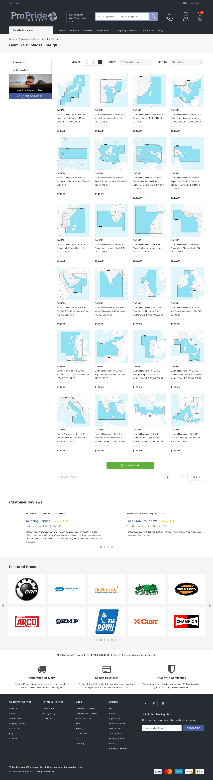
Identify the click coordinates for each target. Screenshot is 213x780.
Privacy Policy (48, 713)
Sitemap (13, 738)
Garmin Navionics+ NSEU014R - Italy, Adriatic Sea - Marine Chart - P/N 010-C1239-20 (72, 438)
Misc (78, 738)
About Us (13, 708)
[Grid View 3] (93, 62)
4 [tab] (112, 547)
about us (183, 3)
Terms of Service (50, 708)
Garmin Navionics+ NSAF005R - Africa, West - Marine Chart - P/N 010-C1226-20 (185, 248)
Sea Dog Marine (116, 738)
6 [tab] (115, 640)
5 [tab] (112, 640)
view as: (76, 62)
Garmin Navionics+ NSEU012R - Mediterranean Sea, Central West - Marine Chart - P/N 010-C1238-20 (186, 374)
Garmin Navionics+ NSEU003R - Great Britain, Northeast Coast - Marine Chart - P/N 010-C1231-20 (148, 311)
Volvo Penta (114, 728)
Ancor (111, 743)
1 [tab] (101, 547)
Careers (12, 713)
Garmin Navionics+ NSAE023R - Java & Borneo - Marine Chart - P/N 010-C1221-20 (111, 181)
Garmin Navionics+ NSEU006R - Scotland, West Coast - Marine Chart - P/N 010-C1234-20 (73, 374)
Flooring (79, 728)
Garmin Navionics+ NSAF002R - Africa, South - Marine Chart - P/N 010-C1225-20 (110, 248)
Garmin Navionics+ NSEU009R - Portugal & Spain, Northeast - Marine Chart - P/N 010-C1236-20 (148, 374)
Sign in (169, 18)
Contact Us (14, 728)
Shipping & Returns (18, 723)
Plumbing (80, 743)
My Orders (195, 3)
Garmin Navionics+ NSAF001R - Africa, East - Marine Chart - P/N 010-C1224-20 (71, 248)
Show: (112, 62)
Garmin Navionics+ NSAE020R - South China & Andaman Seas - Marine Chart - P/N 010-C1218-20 (186, 118)
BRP (78, 723)
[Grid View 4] (100, 62)
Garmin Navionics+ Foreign (45, 39)
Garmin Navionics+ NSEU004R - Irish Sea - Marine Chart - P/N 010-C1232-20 (186, 311)
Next (194, 477)
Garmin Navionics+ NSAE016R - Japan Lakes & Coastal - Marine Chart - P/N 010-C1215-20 (71, 118)
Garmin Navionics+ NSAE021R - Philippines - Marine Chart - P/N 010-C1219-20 (73, 181)
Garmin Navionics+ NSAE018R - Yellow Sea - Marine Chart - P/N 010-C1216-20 (109, 118)
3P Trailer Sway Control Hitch (51, 513)
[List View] (86, 62)
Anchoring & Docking (85, 708)
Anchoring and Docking (86, 713)
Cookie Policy (48, 718)
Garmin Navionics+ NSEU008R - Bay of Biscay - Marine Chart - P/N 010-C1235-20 (110, 374)
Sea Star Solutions (117, 723)
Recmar (112, 713)
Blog (11, 733)
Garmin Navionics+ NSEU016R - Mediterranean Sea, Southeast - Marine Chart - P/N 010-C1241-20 (148, 438)
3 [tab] (108, 547)
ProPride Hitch (15, 718)
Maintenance (82, 733)
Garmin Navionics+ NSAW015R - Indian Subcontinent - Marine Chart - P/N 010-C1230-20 (111, 311)
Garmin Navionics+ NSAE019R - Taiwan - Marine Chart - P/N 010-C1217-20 (148, 118)
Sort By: (163, 62)
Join (170, 20)
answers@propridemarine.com (140, 655)
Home (12, 39)
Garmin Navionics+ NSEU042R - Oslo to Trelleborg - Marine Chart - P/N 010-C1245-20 (186, 438)
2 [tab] (105, 547)
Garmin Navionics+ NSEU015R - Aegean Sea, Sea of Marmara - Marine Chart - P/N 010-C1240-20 (110, 438)
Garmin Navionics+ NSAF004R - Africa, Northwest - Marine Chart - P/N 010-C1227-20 (148, 248)
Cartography (24, 39)
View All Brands (119, 748)
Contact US (17, 3)
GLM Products (115, 733)
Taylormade (114, 718)
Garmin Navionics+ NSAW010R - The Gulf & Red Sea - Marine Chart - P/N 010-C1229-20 (73, 311)
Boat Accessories (83, 718)
